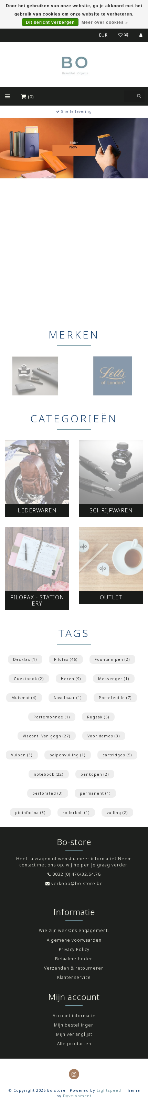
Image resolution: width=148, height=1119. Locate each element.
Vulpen (22, 754)
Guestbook (29, 678)
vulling (117, 812)
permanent (95, 793)
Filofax (66, 659)
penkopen (95, 774)
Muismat (24, 697)
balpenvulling (68, 754)
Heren (71, 678)
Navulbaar (68, 697)
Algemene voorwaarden (74, 940)
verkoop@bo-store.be (77, 883)
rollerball (76, 812)
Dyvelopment (77, 1095)
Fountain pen (112, 659)
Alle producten (74, 1044)
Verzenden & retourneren (74, 968)
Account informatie (74, 1016)
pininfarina (30, 812)
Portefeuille (115, 697)
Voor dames (103, 735)
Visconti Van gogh (47, 735)
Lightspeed (109, 1090)
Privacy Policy (74, 949)
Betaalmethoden (74, 959)
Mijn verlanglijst (74, 1034)
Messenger (113, 678)
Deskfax (25, 659)
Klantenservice (74, 977)
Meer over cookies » (105, 22)
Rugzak (98, 716)
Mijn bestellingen (74, 1025)
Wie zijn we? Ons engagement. (74, 930)
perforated (47, 793)
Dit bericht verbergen (50, 22)
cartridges (117, 754)
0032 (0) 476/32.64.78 (76, 874)
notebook (49, 774)
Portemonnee (51, 716)
